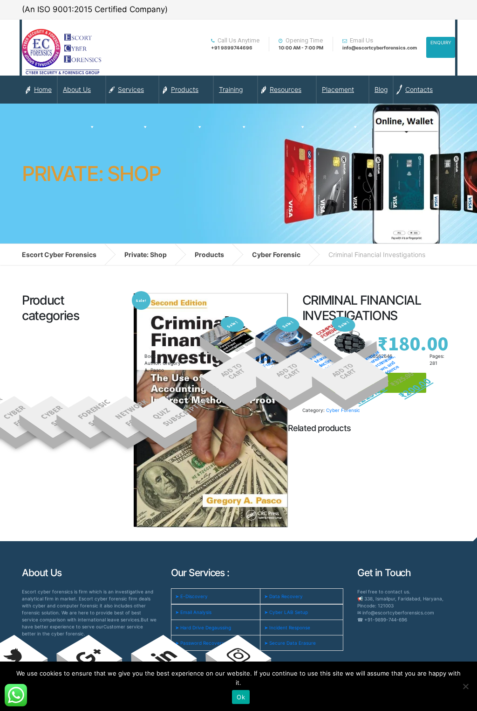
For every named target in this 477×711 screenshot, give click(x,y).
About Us (77, 89)
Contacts (419, 89)
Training (231, 89)
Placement (338, 89)
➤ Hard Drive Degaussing (203, 627)
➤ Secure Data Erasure (290, 643)
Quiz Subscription (173, 412)
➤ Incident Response (287, 627)
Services (131, 89)
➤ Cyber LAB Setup (286, 612)
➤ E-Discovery (191, 596)
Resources (285, 89)
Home (43, 89)
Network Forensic (136, 412)
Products (184, 89)
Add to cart (232, 372)
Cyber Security (61, 416)
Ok (241, 697)
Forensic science (97, 413)
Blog (381, 89)
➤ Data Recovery (283, 596)
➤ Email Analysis (193, 612)
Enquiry (440, 42)
